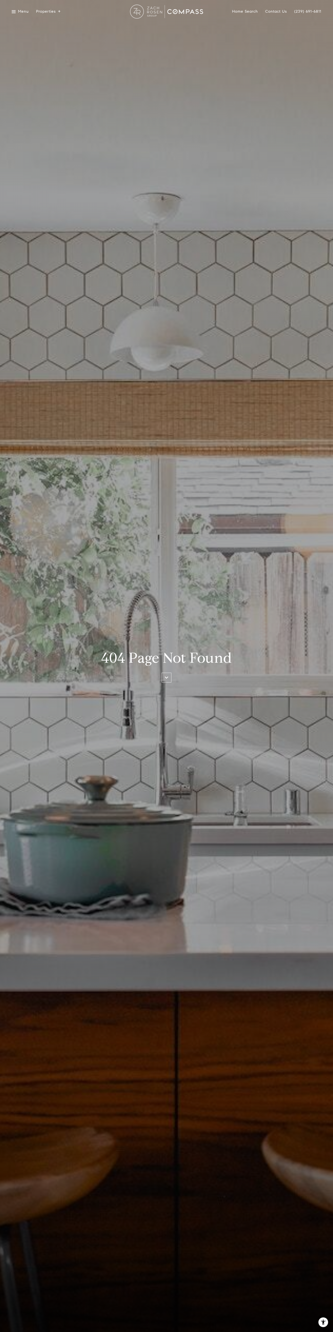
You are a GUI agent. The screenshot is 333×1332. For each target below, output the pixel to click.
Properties (46, 12)
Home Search (245, 12)
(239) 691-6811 (307, 11)
